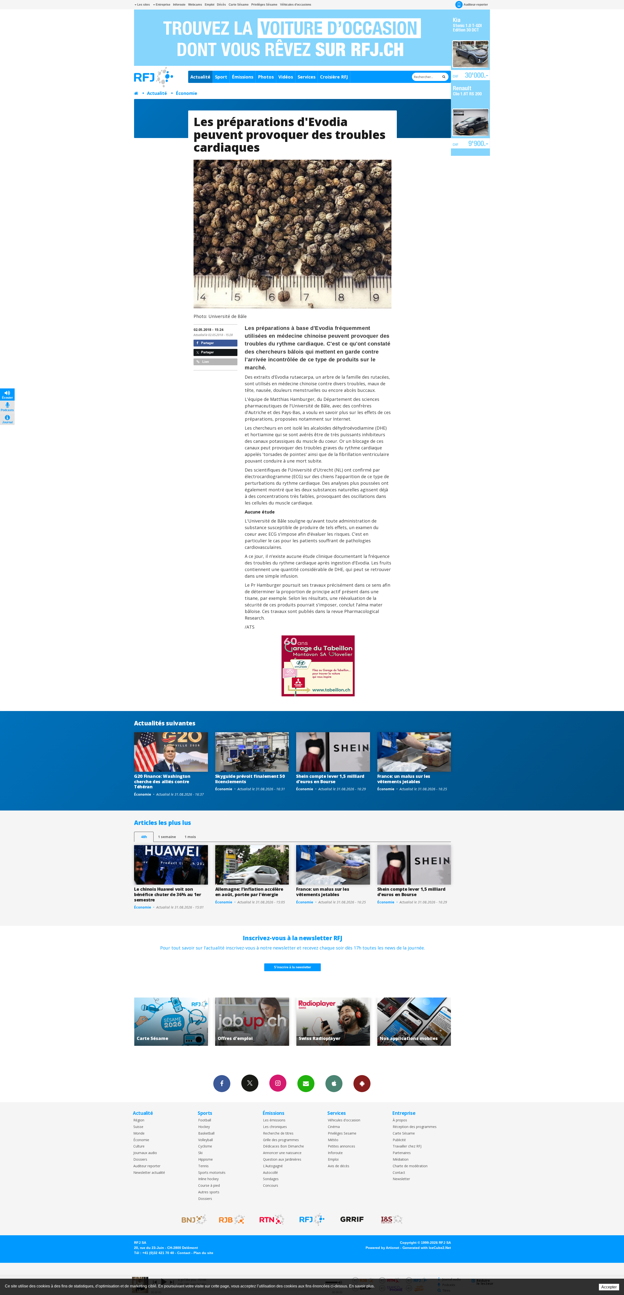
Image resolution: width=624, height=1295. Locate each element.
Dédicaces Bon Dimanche (283, 1146)
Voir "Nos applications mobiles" (252, 1022)
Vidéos (285, 77)
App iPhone (333, 1083)
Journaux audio (145, 1153)
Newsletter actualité (149, 1173)
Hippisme (205, 1159)
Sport (221, 77)
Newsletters (305, 1083)
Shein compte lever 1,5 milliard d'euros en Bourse (330, 778)
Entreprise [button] (162, 4)
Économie (186, 93)
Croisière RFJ (334, 77)
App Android (361, 1083)
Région (138, 1120)
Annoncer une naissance (282, 1153)
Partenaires (402, 1153)
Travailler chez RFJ (407, 1146)
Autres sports (208, 1192)
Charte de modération (410, 1166)
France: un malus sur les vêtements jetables (403, 778)
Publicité (399, 1140)
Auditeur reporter (146, 1166)
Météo (333, 1140)
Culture (139, 1146)
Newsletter (401, 1179)
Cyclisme (205, 1146)
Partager (207, 343)
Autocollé (270, 1173)
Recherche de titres (278, 1133)
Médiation (401, 1159)
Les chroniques (275, 1127)
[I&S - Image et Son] (392, 1219)
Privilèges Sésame (264, 4)
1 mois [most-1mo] (190, 836)
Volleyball (205, 1140)
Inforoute (179, 4)
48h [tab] (144, 836)
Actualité (200, 77)
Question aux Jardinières (282, 1159)
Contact (399, 1173)
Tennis (203, 1166)
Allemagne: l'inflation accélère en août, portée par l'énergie (249, 891)
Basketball (206, 1133)
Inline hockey (208, 1179)
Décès (221, 4)
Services (306, 77)
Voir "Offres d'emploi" (414, 1022)
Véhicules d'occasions (295, 4)
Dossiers (140, 1159)
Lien (205, 362)
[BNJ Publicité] (192, 1219)
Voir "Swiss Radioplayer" (171, 1022)
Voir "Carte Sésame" (333, 1022)
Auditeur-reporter (476, 4)
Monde (139, 1133)
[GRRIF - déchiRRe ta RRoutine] (352, 1219)
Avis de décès (338, 1166)
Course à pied (209, 1186)
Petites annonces (341, 1146)
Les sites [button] (143, 4)
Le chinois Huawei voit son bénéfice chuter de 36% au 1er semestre (167, 894)
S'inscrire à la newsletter (292, 967)
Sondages (271, 1179)
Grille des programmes (281, 1140)
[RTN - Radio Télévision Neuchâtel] (272, 1219)
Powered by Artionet (382, 1248)
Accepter (609, 1287)
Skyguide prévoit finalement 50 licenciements (250, 778)
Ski (200, 1153)
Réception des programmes (415, 1127)
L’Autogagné (273, 1166)
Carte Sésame (239, 4)
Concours (270, 1186)
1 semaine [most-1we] (167, 836)
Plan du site (203, 1253)
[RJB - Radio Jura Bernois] (232, 1219)
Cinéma (334, 1127)
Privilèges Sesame (342, 1133)
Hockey (204, 1127)
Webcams (195, 4)
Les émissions (274, 1120)
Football (204, 1120)
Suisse (138, 1127)
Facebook (221, 1083)
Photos (266, 77)
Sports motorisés (211, 1173)
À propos (400, 1120)
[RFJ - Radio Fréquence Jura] (312, 1219)
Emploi (209, 4)
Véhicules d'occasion (344, 1120)
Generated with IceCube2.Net (426, 1248)
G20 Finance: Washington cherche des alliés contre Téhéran (162, 781)
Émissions (242, 77)
